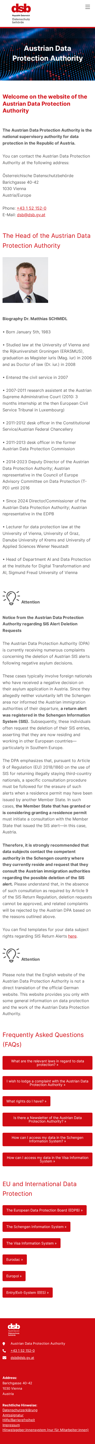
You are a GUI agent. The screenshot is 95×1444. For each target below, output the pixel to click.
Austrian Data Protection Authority (21, 13)
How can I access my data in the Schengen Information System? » (47, 1139)
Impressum (11, 1425)
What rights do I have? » (26, 1101)
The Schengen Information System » (36, 1226)
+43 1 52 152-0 (31, 208)
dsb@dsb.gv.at (31, 214)
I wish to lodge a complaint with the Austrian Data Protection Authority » (47, 1083)
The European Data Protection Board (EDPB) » (44, 1210)
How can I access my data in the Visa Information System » (47, 1159)
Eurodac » (14, 1259)
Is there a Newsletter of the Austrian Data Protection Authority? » (47, 1119)
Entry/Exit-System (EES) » (27, 1292)
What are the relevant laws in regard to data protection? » (47, 1063)
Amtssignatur (13, 1415)
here (72, 936)
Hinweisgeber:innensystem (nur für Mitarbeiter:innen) (46, 1430)
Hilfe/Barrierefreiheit (19, 1420)
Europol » (14, 1276)
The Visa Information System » (31, 1243)
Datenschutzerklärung (20, 1410)
